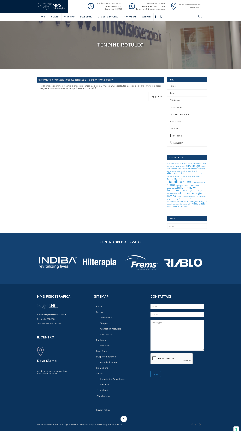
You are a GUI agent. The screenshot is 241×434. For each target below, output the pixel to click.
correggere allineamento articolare (185, 169)
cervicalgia (193, 166)
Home (173, 86)
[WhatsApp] (192, 424)
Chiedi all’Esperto (109, 362)
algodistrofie (171, 163)
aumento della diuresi (193, 163)
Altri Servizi (106, 334)
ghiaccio (178, 185)
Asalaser (183, 163)
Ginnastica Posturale (110, 328)
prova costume (201, 199)
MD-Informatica (115, 424)
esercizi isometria (194, 176)
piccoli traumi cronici (198, 196)
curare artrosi (171, 171)
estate (195, 182)
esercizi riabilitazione (179, 180)
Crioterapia (201, 169)
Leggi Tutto (156, 96)
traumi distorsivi (183, 206)
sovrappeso (171, 201)
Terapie (104, 323)
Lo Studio (105, 345)
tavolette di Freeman (182, 201)
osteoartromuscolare (184, 196)
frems (171, 185)
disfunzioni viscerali (190, 171)
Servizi (173, 93)
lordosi (172, 196)
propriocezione (172, 199)
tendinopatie (196, 203)
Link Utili (104, 384)
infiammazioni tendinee (182, 189)
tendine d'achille (195, 201)
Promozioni (175, 121)
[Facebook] (195, 424)
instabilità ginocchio (200, 191)
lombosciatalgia (191, 193)
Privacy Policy (103, 410)
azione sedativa (180, 166)
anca (177, 163)
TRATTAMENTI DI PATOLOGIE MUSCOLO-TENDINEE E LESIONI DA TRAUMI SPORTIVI (76, 80)
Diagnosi (180, 171)
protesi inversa (191, 199)
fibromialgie (201, 182)
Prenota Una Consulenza (112, 379)
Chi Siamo (175, 100)
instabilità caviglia (186, 191)
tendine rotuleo (182, 204)
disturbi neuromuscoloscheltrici (193, 174)
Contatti (174, 128)
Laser (169, 194)
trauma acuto (172, 206)
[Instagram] (199, 424)
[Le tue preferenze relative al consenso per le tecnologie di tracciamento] (236, 429)
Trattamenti (106, 317)
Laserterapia (175, 194)
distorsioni (174, 173)
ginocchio (185, 185)
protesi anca (181, 199)
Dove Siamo (176, 107)
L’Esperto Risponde (179, 114)
